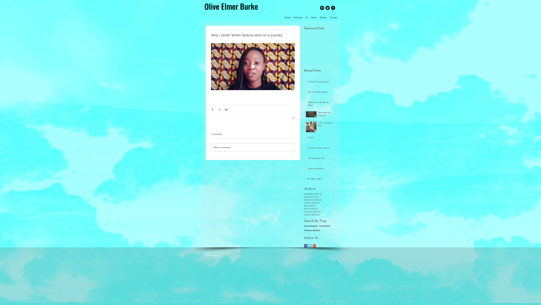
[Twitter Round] (327, 8)
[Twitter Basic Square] (310, 245)
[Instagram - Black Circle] (322, 8)
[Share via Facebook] (212, 109)
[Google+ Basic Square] (314, 245)
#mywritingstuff (311, 226)
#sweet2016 (324, 226)
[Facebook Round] (333, 8)
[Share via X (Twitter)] (219, 109)
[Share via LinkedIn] (226, 109)
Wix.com (217, 255)
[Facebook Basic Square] (305, 245)
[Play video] (253, 66)
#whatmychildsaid (312, 230)
